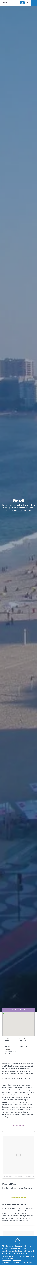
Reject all (17, 1262)
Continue (6, 1262)
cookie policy (27, 1251)
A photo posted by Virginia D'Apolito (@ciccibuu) (17, 1176)
